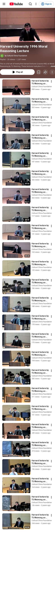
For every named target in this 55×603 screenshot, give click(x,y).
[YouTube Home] (16, 4)
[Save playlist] (38, 72)
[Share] (45, 72)
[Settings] (36, 4)
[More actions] (52, 72)
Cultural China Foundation (42, 87)
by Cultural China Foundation (16, 56)
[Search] (30, 4)
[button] (27, 26)
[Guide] (4, 4)
